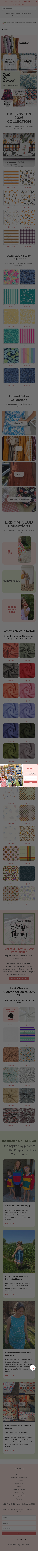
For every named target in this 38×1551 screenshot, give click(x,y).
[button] (33, 1368)
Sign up (30, 782)
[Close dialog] (37, 764)
